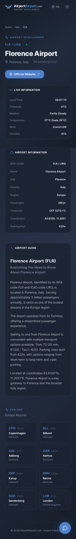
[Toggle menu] (67, 7)
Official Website (25, 74)
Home (8, 27)
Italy (17, 27)
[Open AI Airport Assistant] (65, 528)
